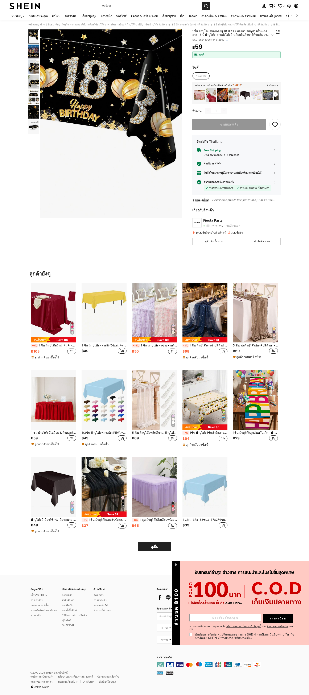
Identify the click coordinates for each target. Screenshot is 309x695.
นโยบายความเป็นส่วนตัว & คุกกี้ (75, 676)
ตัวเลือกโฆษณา (107, 681)
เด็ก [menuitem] (182, 16)
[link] (272, 5)
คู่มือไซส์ (66, 620)
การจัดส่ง (67, 595)
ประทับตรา (89, 681)
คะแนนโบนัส (101, 605)
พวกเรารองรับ (164, 657)
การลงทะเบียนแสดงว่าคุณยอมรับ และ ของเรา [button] (241, 628)
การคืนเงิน (67, 605)
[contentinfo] (220, 664)
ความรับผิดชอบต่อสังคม (43, 610)
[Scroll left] (291, 16)
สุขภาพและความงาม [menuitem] (243, 16)
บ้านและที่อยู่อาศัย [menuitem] (271, 16)
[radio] (200, 75)
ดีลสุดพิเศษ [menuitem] (71, 16)
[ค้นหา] (206, 6)
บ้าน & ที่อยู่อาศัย (49, 24)
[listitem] (199, 95)
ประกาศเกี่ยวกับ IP (68, 681)
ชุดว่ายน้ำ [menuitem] (106, 16)
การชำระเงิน (100, 600)
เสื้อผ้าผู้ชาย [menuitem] (169, 16)
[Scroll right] (296, 16)
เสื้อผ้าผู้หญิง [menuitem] (89, 16)
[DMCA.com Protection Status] (169, 672)
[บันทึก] (275, 124)
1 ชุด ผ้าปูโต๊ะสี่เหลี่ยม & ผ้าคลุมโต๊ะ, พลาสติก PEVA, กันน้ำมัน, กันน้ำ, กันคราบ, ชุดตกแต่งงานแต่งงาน (53, 432)
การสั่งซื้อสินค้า (70, 610)
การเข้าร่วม (36, 600)
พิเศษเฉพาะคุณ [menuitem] (38, 16)
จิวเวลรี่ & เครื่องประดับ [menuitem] (144, 16)
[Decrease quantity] (208, 110)
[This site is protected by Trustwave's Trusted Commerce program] (160, 672)
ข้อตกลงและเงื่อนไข (108, 676)
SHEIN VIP (68, 625)
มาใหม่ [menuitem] (56, 16)
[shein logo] (24, 6)
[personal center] (263, 5)
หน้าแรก (33, 24)
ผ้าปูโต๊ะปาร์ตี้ (134, 24)
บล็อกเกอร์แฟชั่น (39, 605)
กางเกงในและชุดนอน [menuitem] (214, 16)
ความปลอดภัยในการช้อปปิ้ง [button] (219, 182)
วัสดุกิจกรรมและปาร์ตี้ (73, 24)
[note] (53, 339)
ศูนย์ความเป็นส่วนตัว (42, 676)
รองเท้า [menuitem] (193, 16)
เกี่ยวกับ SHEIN (38, 595)
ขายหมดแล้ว (229, 124)
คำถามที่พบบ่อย (102, 610)
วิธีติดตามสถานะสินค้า (74, 615)
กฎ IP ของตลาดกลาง (42, 681)
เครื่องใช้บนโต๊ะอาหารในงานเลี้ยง (105, 24)
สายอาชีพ (35, 615)
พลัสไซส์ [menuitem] (121, 16)
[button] (289, 5)
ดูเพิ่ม (154, 546)
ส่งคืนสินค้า (68, 600)
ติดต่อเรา (99, 595)
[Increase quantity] (224, 110)
